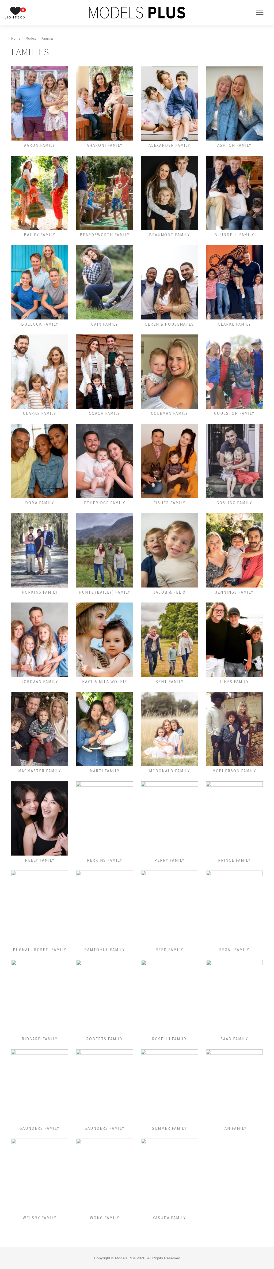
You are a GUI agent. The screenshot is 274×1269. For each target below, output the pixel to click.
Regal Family (234, 949)
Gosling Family (234, 502)
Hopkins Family (40, 592)
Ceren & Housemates (169, 324)
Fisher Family (169, 502)
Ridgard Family (40, 1038)
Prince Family (234, 860)
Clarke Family (234, 324)
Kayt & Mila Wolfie (104, 681)
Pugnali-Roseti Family (39, 949)
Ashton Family (234, 145)
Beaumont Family (169, 234)
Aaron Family (39, 145)
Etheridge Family (104, 502)
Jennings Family (234, 592)
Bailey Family (39, 234)
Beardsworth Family (105, 234)
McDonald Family (169, 770)
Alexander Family (169, 145)
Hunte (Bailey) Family (104, 592)
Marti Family (105, 770)
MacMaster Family (39, 770)
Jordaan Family (39, 681)
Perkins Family (104, 860)
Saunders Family (39, 1128)
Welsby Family (39, 1217)
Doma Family (39, 502)
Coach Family (104, 413)
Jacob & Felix (169, 592)
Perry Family (169, 860)
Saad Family (234, 1038)
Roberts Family (104, 1038)
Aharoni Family (105, 145)
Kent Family (169, 681)
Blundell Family (234, 234)
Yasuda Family (169, 1217)
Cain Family (104, 324)
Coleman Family (169, 413)
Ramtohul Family (104, 949)
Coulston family (234, 413)
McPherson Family (234, 770)
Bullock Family (39, 324)
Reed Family (169, 949)
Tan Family (234, 1128)
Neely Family (40, 860)
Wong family (104, 1217)
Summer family (169, 1128)
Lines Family (234, 681)
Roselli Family (169, 1038)
